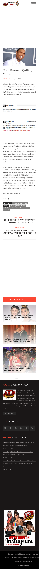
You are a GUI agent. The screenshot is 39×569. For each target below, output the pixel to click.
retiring (19, 208)
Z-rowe (6, 79)
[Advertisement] (19, 27)
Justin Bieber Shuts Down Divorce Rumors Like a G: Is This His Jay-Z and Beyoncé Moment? (19, 444)
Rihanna (26, 208)
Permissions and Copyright (23, 561)
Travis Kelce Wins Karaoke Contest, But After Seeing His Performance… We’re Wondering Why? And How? (19, 463)
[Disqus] (19, 269)
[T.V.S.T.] (11, 4)
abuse (12, 205)
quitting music (8, 208)
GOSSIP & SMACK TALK (20, 203)
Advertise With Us (23, 566)
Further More (9, 413)
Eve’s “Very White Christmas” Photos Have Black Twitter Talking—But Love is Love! (18, 453)
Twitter (6, 210)
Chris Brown (20, 205)
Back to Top (18, 378)
